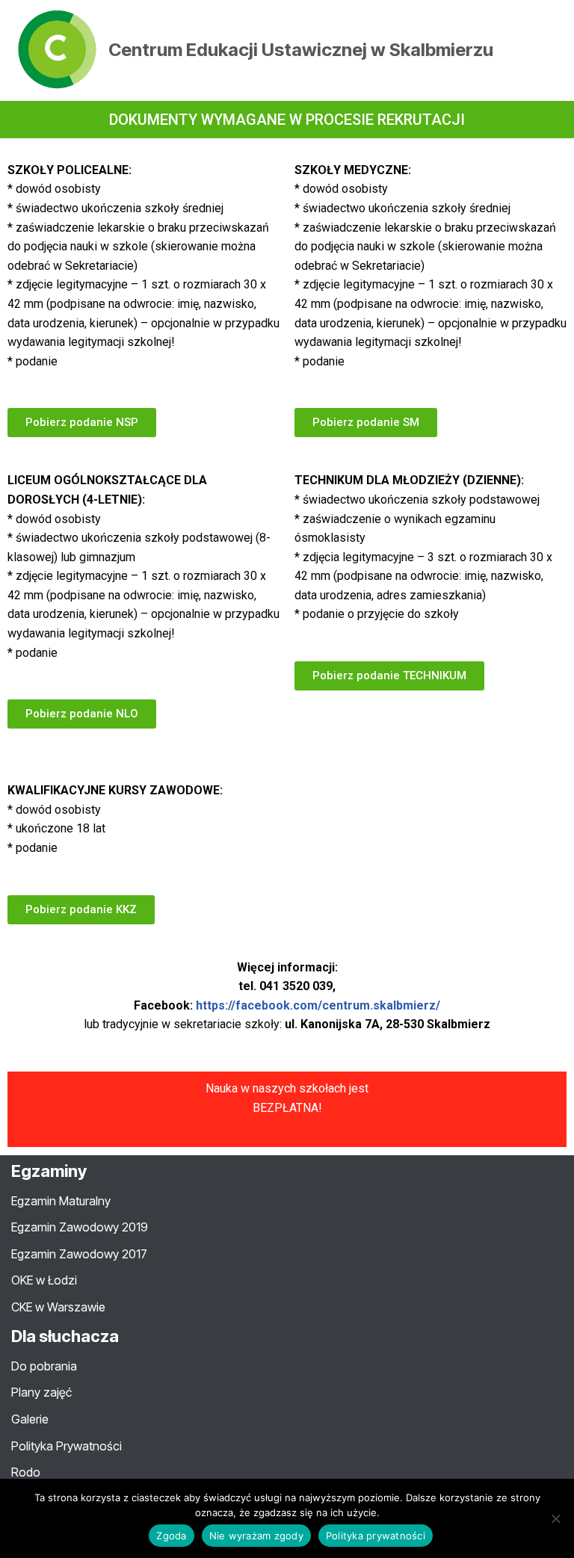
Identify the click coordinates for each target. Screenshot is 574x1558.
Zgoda (171, 1536)
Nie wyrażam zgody (256, 1536)
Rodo (25, 1472)
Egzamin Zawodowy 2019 (79, 1226)
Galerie (30, 1419)
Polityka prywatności (375, 1536)
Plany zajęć (41, 1392)
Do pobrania (44, 1365)
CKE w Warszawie (58, 1306)
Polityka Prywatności (66, 1445)
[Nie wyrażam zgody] (555, 1518)
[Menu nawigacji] (545, 50)
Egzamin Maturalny (61, 1200)
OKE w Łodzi (44, 1280)
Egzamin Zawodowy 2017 (79, 1253)
